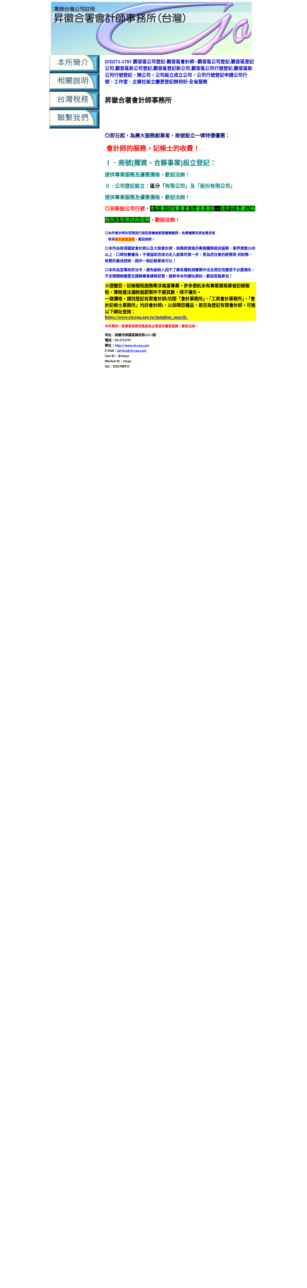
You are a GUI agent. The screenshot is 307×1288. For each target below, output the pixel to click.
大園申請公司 (222, 580)
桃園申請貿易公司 (206, 836)
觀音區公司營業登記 (215, 474)
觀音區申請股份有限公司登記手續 (167, 509)
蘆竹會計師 (130, 901)
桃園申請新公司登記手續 (219, 821)
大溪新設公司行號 (228, 620)
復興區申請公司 (148, 720)
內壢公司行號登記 (173, 434)
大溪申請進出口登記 (198, 650)
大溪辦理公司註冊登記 (190, 660)
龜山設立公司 (128, 1072)
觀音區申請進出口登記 (193, 514)
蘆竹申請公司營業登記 (225, 901)
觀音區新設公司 (215, 479)
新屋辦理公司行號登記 (121, 801)
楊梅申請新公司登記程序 (229, 866)
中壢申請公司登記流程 (166, 1094)
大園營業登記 (201, 580)
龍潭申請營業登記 (163, 1017)
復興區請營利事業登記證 (192, 751)
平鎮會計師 (154, 670)
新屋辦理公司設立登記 (155, 801)
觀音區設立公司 (140, 519)
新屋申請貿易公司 (203, 791)
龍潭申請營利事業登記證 (130, 1017)
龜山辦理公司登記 (201, 1072)
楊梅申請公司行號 (235, 861)
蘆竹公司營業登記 (194, 891)
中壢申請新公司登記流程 (154, 409)
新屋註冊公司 (218, 796)
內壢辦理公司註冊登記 (183, 474)
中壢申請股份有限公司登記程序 (216, 419)
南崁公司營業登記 (214, 525)
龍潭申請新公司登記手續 (194, 1007)
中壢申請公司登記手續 (211, 399)
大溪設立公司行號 (159, 655)
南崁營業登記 (194, 535)
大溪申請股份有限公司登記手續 (186, 645)
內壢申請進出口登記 (117, 1144)
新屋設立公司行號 (194, 796)
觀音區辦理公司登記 (223, 519)
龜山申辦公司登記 (220, 1067)
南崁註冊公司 (214, 565)
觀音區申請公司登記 (174, 489)
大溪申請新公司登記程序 (143, 640)
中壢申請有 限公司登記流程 (141, 1193)
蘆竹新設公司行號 (201, 896)
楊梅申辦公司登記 (163, 881)
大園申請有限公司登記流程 (223, 595)
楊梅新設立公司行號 (137, 856)
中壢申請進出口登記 (133, 424)
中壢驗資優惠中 (168, 1276)
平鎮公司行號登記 (152, 665)
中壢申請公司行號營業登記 (193, 404)
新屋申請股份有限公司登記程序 (165, 791)
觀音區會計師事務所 (206, 484)
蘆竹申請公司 (198, 901)
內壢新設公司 (224, 434)
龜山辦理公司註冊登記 (152, 1077)
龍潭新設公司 (177, 992)
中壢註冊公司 (235, 424)
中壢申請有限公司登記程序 (162, 414)
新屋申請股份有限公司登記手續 (220, 786)
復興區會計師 (221, 715)
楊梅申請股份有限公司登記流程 (169, 876)
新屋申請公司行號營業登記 (142, 776)
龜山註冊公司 (177, 1072)
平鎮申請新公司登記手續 (219, 680)
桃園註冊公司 (221, 841)
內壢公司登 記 (184, 1207)
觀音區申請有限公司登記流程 (154, 504)
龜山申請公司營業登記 (205, 1042)
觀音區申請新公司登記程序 (217, 499)
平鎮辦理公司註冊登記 (194, 705)
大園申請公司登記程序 (231, 585)
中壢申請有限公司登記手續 (230, 409)
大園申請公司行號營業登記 (145, 590)
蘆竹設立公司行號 (173, 931)
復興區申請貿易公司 (127, 745)
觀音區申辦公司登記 (225, 514)
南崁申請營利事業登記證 (147, 555)
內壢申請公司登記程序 (224, 1126)
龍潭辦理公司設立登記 (135, 1032)
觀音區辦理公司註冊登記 (181, 525)
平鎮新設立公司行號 (130, 670)
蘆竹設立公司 (148, 931)
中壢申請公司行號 (159, 404)
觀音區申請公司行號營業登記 (205, 494)
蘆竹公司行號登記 (125, 896)
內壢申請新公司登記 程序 (129, 1225)
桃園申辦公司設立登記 (145, 841)
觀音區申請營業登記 (127, 509)
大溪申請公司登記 (132, 630)
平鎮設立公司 (172, 700)
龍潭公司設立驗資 (153, 992)
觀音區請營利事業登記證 (168, 982)
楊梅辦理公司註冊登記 (125, 891)
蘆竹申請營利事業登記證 (130, 921)
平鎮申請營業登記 (186, 690)
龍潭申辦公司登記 (241, 1022)
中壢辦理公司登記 (189, 1112)
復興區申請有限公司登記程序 (205, 735)
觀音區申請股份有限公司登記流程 (218, 509)
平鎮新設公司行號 (228, 665)
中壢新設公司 (225, 1084)
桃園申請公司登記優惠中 (226, 1271)
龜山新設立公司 (206, 1037)
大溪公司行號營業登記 (121, 620)
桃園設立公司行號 (197, 841)
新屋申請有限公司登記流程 (220, 781)
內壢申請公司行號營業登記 (166, 449)
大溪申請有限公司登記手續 (182, 640)
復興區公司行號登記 (198, 710)
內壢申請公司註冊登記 (204, 449)
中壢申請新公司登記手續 (156, 1098)
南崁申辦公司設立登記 (139, 565)
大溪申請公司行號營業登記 (145, 635)
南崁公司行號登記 (145, 530)
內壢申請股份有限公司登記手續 (135, 1140)
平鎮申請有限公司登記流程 (223, 685)
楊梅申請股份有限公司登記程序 (216, 876)
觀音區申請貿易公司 (160, 514)
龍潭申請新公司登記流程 (232, 1007)
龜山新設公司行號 (180, 1037)
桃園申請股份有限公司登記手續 (224, 831)
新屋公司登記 (241, 756)
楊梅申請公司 (228, 856)
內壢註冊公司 (208, 469)
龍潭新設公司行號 (201, 992)
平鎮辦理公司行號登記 (125, 705)
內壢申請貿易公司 (227, 464)
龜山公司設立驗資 (132, 1037)
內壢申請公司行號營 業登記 (156, 1221)
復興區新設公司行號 (133, 715)
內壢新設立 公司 (170, 1212)
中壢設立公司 (187, 424)
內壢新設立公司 (124, 439)
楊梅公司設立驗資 (184, 851)
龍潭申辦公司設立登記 (121, 1027)
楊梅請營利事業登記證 (146, 886)
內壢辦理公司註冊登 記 (193, 1239)
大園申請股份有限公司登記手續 (186, 600)
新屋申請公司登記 (128, 771)
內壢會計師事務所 (198, 439)
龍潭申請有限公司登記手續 (158, 1012)
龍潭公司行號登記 (125, 992)
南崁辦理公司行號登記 (121, 570)
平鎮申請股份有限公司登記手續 (224, 690)
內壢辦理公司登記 (232, 469)
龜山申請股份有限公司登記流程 (227, 1062)
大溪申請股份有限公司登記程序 (132, 650)
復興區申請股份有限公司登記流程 (184, 740)
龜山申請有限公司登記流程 (179, 1057)
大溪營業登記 (201, 625)
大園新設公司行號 (228, 575)
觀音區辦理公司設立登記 (143, 525)
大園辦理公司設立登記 (155, 615)
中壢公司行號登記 (200, 389)
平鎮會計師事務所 (177, 670)
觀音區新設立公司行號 (153, 484)
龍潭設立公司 (148, 1027)
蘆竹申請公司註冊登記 (159, 911)
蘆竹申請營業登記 (163, 921)
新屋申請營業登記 (183, 786)
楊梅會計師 (161, 856)
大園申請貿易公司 (169, 605)
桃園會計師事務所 (177, 811)
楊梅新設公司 (208, 851)
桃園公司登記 (244, 801)
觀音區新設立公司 (122, 484)
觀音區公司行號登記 (157, 479)
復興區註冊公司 (161, 751)
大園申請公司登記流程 (197, 585)
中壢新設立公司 (151, 394)
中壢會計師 (203, 394)
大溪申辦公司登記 (228, 650)
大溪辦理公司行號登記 (121, 660)
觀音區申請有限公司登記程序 (198, 504)
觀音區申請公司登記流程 (230, 951)
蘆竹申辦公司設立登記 (121, 931)
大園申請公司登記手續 (163, 585)
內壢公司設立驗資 (200, 434)
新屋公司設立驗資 (176, 761)
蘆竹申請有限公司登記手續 (158, 916)
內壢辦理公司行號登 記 (136, 1239)
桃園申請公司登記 (132, 816)
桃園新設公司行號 (228, 806)
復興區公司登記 (134, 710)
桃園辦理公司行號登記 (125, 846)
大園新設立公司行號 (130, 580)
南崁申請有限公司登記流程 (217, 550)
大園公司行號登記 (152, 575)
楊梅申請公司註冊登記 (155, 866)
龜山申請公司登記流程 (152, 1047)
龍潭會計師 (130, 997)
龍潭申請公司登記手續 (139, 1002)
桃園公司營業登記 (220, 801)
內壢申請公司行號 (132, 449)
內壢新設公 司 (127, 1212)
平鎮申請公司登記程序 (231, 675)
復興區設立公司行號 (133, 751)
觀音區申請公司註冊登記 (229, 956)
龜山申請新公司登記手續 (174, 1052)
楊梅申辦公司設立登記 (194, 881)
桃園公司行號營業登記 (121, 806)
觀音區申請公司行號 (167, 494)
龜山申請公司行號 (217, 1047)
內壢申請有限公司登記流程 (163, 1135)
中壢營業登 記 (199, 1179)
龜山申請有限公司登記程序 (220, 1057)
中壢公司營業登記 (118, 389)
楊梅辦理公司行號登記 (208, 886)
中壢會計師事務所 (225, 394)
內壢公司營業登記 (241, 429)
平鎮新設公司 (203, 665)
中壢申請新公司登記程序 (191, 409)
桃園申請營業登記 (186, 831)
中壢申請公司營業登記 (149, 399)
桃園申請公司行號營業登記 (145, 821)
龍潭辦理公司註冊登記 (169, 1032)
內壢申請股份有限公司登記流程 (142, 464)
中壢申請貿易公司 (213, 1108)
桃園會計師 (154, 811)
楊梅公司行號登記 (156, 851)
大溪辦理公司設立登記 (155, 660)
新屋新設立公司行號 (127, 766)
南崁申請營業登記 (179, 555)
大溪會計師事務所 (177, 625)
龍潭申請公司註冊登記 (159, 1007)
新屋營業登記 (198, 766)
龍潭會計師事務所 (153, 997)
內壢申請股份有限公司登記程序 (189, 464)
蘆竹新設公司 (177, 896)
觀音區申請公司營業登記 (140, 489)
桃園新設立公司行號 (130, 811)
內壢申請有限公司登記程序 (135, 459)
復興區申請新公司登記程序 (223, 730)
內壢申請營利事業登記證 (174, 459)
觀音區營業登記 (234, 484)
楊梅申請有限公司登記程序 (199, 871)
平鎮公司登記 (244, 660)
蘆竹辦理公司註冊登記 (169, 936)
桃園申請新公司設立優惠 (189, 1271)
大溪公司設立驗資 (179, 620)
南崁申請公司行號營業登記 (138, 545)
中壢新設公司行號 (125, 394)
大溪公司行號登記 (152, 620)
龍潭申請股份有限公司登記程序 (145, 1022)
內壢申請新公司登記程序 (164, 454)
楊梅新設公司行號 (232, 851)
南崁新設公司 (197, 530)
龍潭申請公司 (198, 997)
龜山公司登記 (197, 1032)
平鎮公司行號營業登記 (121, 665)
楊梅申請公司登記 (138, 861)
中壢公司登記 (142, 389)
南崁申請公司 (215, 535)
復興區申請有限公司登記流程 (160, 735)
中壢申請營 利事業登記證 (207, 1193)
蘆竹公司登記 (218, 891)
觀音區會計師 (180, 484)
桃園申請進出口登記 (235, 836)
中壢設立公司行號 (211, 424)
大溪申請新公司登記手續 (219, 635)
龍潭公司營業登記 (193, 987)
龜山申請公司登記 (235, 1042)
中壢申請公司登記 (180, 399)
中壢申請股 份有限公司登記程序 (195, 1198)
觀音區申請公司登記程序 (133, 494)
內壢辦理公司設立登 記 (164, 1239)
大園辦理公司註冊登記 (190, 615)
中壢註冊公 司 (185, 1202)
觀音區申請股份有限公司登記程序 (211, 971)
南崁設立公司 (166, 565)
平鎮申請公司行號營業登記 (145, 680)
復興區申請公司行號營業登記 (212, 725)
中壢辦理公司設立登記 (176, 429)
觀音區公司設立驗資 (188, 479)
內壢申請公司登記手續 (183, 444)
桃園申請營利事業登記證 (154, 831)
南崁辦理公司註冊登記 (190, 570)
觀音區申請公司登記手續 (209, 489)
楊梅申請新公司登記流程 (191, 866)
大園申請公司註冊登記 (183, 590)
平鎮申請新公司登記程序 (143, 685)
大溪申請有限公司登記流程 (223, 640)
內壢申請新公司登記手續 (187, 1131)
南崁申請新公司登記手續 (212, 545)
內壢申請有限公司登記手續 (203, 454)
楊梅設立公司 (221, 881)
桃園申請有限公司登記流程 (223, 826)
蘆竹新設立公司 (227, 896)
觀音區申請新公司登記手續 (135, 499)
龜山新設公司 (156, 1037)
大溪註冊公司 (183, 655)
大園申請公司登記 (132, 585)
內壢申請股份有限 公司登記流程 (212, 1230)
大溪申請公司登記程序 (231, 630)
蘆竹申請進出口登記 (212, 926)
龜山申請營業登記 (142, 1062)
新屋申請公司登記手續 (159, 771)
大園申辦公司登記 (228, 605)
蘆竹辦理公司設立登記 (135, 936)
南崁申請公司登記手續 (156, 540)
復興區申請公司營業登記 (179, 720)
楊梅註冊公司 (118, 886)
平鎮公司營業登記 (220, 660)
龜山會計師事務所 (132, 1042)
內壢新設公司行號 (127, 1121)
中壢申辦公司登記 (163, 424)
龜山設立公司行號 (153, 1072)
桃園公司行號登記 (152, 806)
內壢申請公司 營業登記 (142, 1216)
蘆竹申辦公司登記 (241, 926)
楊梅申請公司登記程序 (204, 861)
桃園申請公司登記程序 (231, 816)
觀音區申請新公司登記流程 (176, 499)
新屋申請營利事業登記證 (150, 786)
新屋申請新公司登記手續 (215, 776)
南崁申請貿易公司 (199, 560)
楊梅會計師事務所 (184, 856)
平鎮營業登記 (201, 670)
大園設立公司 (135, 610)
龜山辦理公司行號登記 (232, 1072)
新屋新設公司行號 (224, 761)
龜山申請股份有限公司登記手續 (179, 1062)
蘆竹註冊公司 (197, 931)
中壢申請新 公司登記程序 (224, 1188)
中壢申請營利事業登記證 (201, 414)
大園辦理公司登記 (242, 610)
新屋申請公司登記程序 (228, 771)
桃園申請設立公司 (156, 1271)
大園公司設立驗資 (179, 575)
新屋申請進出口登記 (232, 791)
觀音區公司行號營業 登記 (120, 1244)
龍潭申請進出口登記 (212, 1022)
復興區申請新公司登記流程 (182, 730)
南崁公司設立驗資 (173, 530)
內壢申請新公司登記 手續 (217, 1221)
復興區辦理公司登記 (226, 751)
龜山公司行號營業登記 (225, 1032)
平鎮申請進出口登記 (235, 695)
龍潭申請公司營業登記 (225, 997)
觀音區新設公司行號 (176, 1154)
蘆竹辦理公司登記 (221, 931)
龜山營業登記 (156, 1042)
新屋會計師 (151, 766)
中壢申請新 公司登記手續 (162, 1188)
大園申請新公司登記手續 (219, 590)
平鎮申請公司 (222, 670)
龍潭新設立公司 (227, 992)
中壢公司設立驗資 (228, 389)
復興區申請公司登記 (226, 705)
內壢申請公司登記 (152, 444)
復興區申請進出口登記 (159, 745)
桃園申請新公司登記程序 (143, 826)
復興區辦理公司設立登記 (147, 756)
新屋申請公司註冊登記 (179, 776)
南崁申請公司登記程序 (225, 540)
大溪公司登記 (244, 615)
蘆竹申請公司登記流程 (173, 906)
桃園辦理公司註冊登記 (194, 846)
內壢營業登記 (222, 439)
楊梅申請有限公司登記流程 (158, 871)
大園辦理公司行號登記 (121, 615)
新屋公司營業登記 (217, 756)
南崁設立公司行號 (190, 565)
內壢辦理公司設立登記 (149, 474)
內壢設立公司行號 (184, 469)
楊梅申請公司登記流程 (169, 861)
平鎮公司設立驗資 (179, 665)
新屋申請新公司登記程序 (140, 781)
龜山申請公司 (177, 1042)
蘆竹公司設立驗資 (153, 896)
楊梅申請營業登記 (234, 871)
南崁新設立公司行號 (123, 535)
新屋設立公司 (169, 796)
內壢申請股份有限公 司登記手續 (173, 1230)
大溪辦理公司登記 (242, 655)
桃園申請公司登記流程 (197, 816)
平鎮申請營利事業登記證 (154, 690)
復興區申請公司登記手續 (216, 720)
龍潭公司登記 (217, 987)
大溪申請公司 (222, 625)
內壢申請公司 (243, 439)
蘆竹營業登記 (177, 901)
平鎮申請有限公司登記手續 (182, 685)
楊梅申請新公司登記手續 (161, 891)
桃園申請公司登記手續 (163, 816)
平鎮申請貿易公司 (206, 695)
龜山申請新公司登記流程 (212, 1052)
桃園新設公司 (203, 806)
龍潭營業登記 (177, 997)
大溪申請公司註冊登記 (183, 635)
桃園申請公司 (222, 811)
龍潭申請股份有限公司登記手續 (200, 1017)
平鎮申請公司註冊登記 (183, 680)
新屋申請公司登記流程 (194, 771)
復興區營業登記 (124, 720)
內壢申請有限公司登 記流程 (197, 1225)
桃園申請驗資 (194, 1266)
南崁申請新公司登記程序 (137, 550)
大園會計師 (154, 580)
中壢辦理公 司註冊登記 (139, 1207)
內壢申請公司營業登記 (121, 444)
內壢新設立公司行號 (151, 439)
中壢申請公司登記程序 (194, 1094)
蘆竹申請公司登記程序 (207, 906)
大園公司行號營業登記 (121, 575)
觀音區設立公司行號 (167, 519)
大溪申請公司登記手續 (163, 630)
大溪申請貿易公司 (169, 650)
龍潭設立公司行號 (173, 1027)
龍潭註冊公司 (197, 1027)
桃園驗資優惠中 (144, 1276)
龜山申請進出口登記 (191, 1067)
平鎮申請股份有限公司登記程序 (169, 695)
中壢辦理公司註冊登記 (210, 429)
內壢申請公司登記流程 (217, 444)
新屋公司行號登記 (148, 761)
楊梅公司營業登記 (224, 846)
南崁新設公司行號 (221, 530)
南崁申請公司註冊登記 (176, 545)
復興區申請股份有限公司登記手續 (133, 740)
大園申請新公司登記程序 (143, 595)
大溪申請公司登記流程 (197, 630)
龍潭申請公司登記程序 (207, 1002)
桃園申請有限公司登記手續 (182, 826)
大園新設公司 (203, 575)
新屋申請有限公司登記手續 (179, 781)
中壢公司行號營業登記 (169, 389)
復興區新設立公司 (163, 715)
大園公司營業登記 (220, 570)
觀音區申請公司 (124, 951)
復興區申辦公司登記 (192, 745)
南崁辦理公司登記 (239, 565)
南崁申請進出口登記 (228, 560)
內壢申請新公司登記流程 (127, 454)
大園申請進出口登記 (198, 605)
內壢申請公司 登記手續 (194, 1216)
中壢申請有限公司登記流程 (132, 1103)
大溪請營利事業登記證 (211, 655)
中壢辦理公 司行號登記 (231, 1202)
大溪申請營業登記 (148, 645)
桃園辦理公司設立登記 (159, 846)
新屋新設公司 (200, 761)
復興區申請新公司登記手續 (142, 730)
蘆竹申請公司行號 (238, 906)
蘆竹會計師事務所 (153, 901)
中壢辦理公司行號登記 (142, 429)
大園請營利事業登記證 (211, 610)
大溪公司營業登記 (220, 615)
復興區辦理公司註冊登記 (184, 756)
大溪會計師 (154, 625)
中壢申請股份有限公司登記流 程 (155, 1198)
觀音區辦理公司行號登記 (236, 982)
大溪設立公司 (135, 655)
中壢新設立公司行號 (178, 394)
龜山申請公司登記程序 (186, 1047)
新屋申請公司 (218, 766)
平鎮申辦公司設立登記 (145, 700)
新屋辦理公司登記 (242, 796)
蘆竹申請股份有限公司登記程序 (145, 926)
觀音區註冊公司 (195, 519)
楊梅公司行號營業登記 (125, 851)
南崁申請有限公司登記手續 (176, 550)
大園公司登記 (244, 570)
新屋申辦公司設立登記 (142, 796)
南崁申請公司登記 (125, 540)
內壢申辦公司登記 (135, 469)
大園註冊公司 (183, 610)
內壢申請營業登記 (207, 459)
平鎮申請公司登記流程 (197, 675)
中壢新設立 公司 (118, 1179)
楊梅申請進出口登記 (133, 881)
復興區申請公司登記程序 (140, 725)
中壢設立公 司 (145, 1202)
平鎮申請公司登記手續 (163, 675)
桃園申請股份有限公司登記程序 (169, 836)
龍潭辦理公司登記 (221, 1027)
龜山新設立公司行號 (233, 1037)
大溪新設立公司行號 (130, 625)
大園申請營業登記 (148, 600)
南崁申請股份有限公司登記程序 (162, 560)
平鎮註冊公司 (221, 700)
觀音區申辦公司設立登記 (202, 977)
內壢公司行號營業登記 (142, 434)
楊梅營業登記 (208, 856)
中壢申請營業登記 (234, 414)
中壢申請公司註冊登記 (231, 404)
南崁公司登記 (238, 525)
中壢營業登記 (198, 1089)
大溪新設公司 (203, 620)
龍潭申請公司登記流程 (173, 1002)
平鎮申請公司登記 (132, 675)
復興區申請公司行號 (174, 725)
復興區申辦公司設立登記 (226, 745)
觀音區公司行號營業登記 (123, 479)
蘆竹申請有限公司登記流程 (199, 916)
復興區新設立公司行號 (194, 715)
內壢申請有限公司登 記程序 (231, 1225)
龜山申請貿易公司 (162, 1067)
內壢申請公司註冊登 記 (187, 1221)
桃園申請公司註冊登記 (183, 821)
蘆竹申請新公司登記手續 (194, 911)
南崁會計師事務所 (170, 535)
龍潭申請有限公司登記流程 (199, 1012)
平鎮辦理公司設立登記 (159, 705)
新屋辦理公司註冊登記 (190, 801)
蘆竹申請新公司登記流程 (232, 911)
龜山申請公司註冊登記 (139, 1052)
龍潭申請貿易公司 (183, 1022)
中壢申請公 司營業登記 (240, 1179)
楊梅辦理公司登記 (177, 886)
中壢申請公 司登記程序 (198, 1184)
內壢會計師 (175, 439)
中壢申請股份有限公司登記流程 (169, 419)
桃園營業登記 (201, 811)
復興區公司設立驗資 (229, 710)
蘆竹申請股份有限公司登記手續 (200, 921)
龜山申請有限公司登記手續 (138, 1057)
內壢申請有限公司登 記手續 (162, 1225)
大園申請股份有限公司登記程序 (132, 605)
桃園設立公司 (172, 841)
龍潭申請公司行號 (238, 1002)
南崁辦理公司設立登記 (155, 570)
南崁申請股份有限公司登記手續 (217, 555)
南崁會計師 (148, 535)
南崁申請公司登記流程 (190, 540)
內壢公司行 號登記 (233, 1207)
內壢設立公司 (159, 469)
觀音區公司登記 (243, 474)
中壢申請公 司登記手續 (141, 1184)
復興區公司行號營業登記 (164, 710)
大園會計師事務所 (177, 580)
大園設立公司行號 (159, 610)
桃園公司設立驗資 (179, 806)
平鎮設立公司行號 (197, 700)
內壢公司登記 (115, 434)
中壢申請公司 (122, 399)
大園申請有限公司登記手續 (182, 595)
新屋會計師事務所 (174, 766)
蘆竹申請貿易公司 (183, 926)
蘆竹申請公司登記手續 (139, 906)
